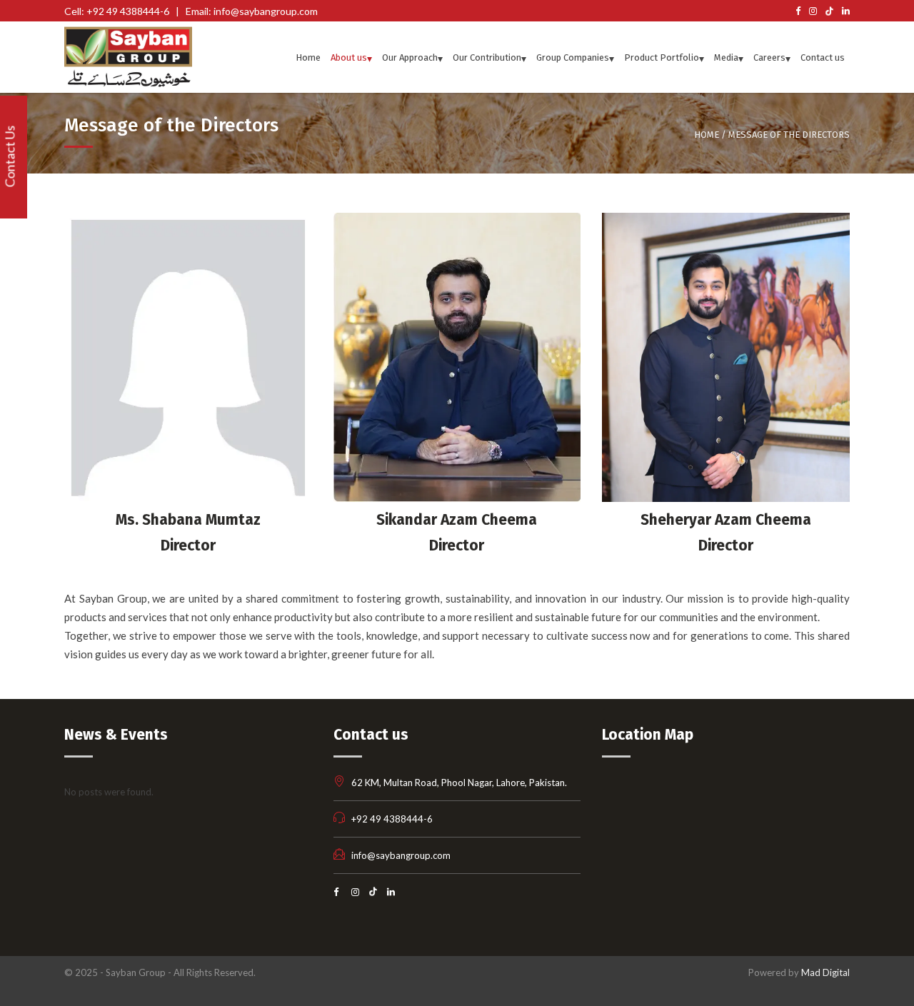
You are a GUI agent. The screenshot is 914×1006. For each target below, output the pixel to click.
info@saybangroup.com (401, 855)
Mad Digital (825, 972)
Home (706, 134)
